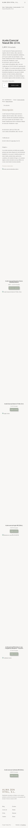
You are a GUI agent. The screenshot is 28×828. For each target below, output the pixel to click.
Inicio (3, 7)
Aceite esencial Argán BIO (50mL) (14, 525)
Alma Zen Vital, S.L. (10, 2)
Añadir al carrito (14, 85)
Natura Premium (9, 101)
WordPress (23, 824)
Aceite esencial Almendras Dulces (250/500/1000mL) (14, 281)
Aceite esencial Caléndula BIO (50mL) (14, 769)
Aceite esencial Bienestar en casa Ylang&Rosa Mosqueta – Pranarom (14, 647)
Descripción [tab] (6, 105)
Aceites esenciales (16, 7)
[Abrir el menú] (25, 2)
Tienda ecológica (9, 7)
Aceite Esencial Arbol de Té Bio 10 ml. (14, 403)
